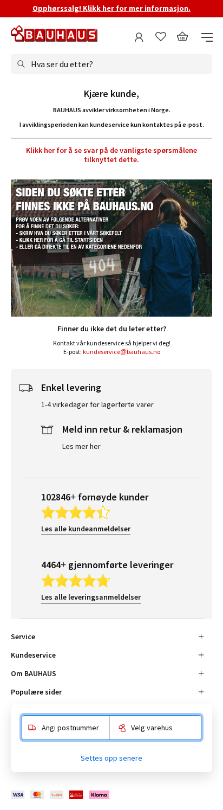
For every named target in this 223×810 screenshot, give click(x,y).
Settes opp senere (111, 758)
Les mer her (81, 446)
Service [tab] (23, 636)
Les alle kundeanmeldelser (85, 528)
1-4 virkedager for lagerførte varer (97, 404)
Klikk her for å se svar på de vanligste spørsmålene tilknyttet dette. (111, 155)
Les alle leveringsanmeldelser (91, 597)
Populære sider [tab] (36, 692)
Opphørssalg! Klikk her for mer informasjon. (111, 8)
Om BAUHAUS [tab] (33, 673)
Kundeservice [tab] (33, 655)
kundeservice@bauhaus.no (121, 352)
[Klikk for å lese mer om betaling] (61, 795)
